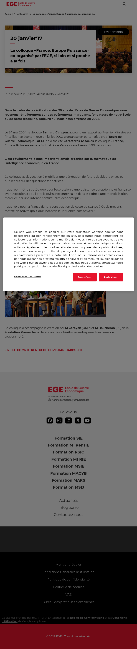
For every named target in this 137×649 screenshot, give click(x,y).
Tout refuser (85, 277)
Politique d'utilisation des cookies (80, 266)
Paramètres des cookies (27, 276)
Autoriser (111, 277)
